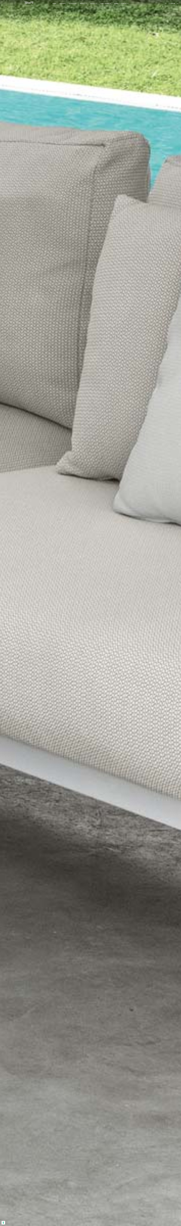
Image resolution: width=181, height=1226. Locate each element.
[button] (178, 3)
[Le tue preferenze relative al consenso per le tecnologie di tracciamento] (3, 1222)
